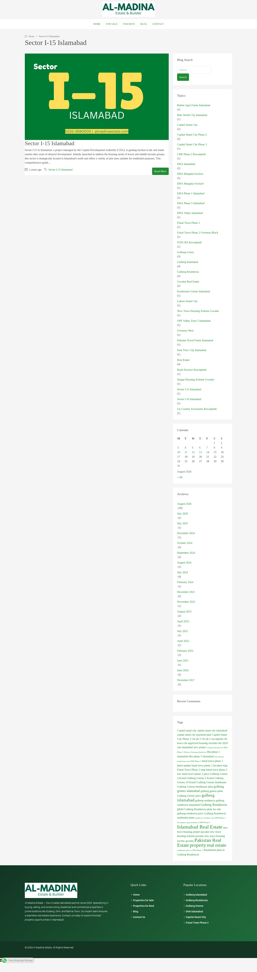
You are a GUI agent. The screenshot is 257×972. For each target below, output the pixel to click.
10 (178, 452)
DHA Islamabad (186, 164)
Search (183, 77)
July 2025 (182, 523)
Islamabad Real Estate (199, 827)
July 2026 (182, 513)
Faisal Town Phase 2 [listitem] (197, 922)
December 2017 (186, 680)
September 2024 (186, 552)
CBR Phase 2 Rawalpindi (191, 154)
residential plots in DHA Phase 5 (190, 850)
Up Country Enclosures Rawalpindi (197, 408)
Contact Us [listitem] (139, 917)
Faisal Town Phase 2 (188, 222)
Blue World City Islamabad (192, 115)
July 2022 (182, 631)
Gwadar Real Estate (188, 281)
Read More (160, 171)
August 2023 (184, 611)
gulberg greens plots (212, 791)
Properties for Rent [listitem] (143, 905)
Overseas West (185, 330)
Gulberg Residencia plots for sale (202, 809)
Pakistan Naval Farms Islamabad (195, 340)
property (198, 845)
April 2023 (183, 621)
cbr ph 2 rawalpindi (212, 738)
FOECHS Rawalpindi (189, 242)
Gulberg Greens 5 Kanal (200, 778)
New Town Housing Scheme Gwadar (198, 310)
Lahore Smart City (187, 301)
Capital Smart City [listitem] (196, 917)
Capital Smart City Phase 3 (192, 144)
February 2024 (185, 582)
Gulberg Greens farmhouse (211, 782)
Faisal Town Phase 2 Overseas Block (197, 232)
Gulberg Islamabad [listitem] (196, 894)
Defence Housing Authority (195, 752)
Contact (158, 24)
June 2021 (182, 660)
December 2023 (186, 591)
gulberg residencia (205, 800)
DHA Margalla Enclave (190, 173)
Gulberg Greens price (189, 795)
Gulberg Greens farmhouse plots (195, 786)
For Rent (129, 24)
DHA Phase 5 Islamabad (190, 203)
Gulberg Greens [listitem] (194, 905)
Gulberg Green (185, 252)
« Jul (179, 477)
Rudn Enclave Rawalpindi (191, 369)
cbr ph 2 (196, 738)
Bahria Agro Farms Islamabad (193, 105)
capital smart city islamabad (212, 730)
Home (97, 24)
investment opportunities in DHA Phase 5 (193, 822)
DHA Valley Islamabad (190, 213)
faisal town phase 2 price (195, 773)
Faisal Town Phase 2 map (191, 769)
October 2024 (184, 542)
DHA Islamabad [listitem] (194, 911)
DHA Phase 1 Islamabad (190, 193)
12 (193, 452)
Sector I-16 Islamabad (189, 399)
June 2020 (182, 670)
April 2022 (183, 640)
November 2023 (186, 601)
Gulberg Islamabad (187, 261)
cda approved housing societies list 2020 (205, 743)
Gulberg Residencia (188, 271)
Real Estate (183, 359)
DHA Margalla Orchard (190, 183)
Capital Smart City (187, 124)
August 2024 (184, 562)
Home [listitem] (136, 894)
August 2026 (184, 503)
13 (200, 452)
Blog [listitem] (135, 911)
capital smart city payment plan (194, 734)
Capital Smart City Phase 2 (192, 134)
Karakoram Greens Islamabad (193, 291)
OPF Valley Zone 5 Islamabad (193, 320)
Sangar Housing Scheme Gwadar (195, 379)
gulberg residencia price (190, 813)
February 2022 (185, 650)
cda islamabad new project (191, 747)
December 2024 (186, 533)
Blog (143, 24)
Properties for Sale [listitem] (143, 900)
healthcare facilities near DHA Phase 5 (210, 818)
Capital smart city (186, 730)
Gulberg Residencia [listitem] (197, 900)
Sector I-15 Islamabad (49, 143)
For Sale (112, 24)
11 (186, 452)
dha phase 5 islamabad (201, 756)
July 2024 (182, 572)
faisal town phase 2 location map (209, 765)
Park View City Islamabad (191, 350)
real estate (216, 845)
